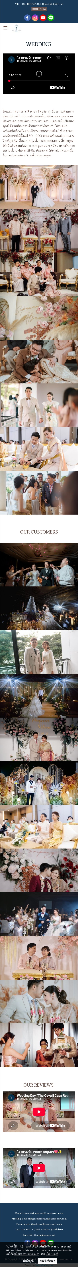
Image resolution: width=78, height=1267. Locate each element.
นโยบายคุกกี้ (52, 1254)
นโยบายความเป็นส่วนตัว (26, 1254)
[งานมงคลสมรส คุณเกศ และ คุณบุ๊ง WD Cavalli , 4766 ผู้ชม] (39, 914)
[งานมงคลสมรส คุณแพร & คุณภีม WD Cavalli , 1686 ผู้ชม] (39, 608)
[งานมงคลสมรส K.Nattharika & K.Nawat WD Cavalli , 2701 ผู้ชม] (39, 652)
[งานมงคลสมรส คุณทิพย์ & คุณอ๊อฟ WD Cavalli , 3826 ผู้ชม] (39, 958)
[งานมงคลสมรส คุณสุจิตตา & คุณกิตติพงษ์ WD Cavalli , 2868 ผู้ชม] (39, 696)
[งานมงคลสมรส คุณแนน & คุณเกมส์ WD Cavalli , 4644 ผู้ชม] (39, 870)
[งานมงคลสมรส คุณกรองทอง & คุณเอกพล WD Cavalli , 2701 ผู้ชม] (39, 1001)
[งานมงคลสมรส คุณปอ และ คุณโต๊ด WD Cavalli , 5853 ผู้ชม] (39, 827)
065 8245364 (44, 4)
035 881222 (29, 4)
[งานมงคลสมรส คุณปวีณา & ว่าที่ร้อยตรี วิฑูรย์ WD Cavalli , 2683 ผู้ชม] (39, 739)
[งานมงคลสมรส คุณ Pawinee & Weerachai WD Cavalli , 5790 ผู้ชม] (39, 783)
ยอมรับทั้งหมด (47, 1260)
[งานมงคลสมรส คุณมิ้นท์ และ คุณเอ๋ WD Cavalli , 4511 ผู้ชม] (39, 1045)
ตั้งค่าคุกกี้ (28, 1260)
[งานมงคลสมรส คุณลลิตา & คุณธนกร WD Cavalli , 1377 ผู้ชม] (39, 564)
